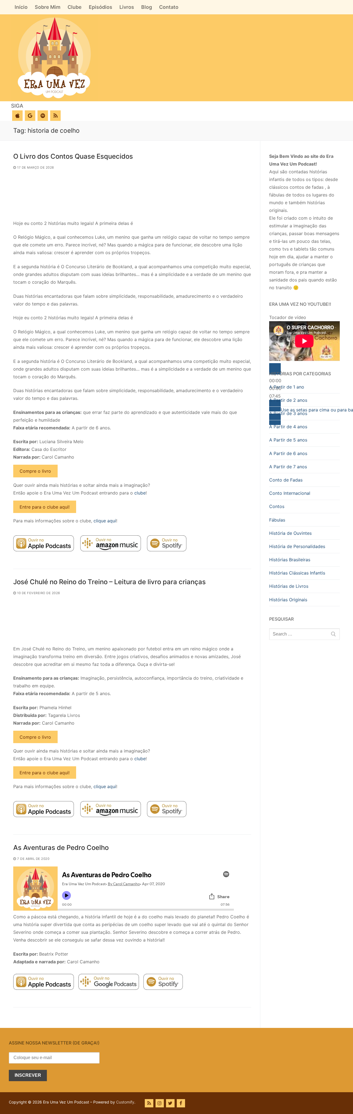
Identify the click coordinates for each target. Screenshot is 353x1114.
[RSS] (55, 115)
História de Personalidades (297, 546)
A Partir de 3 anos (288, 413)
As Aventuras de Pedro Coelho (61, 848)
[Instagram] (160, 1103)
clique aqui (104, 520)
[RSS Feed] (149, 1103)
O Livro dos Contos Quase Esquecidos (73, 156)
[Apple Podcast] (17, 115)
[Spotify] (43, 115)
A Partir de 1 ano (286, 387)
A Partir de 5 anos (288, 440)
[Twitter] (170, 1103)
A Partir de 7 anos (288, 466)
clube (140, 493)
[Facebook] (181, 1103)
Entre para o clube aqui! (44, 506)
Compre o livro (35, 471)
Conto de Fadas (286, 480)
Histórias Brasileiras (289, 559)
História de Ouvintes (290, 533)
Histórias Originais (288, 599)
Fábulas (277, 520)
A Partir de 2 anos (288, 400)
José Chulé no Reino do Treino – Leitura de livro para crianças (109, 582)
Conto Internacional (289, 493)
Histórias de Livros (288, 586)
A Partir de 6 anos (288, 453)
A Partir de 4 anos (288, 426)
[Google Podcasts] (30, 115)
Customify (125, 1102)
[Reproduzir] (275, 369)
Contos (276, 506)
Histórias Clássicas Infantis (297, 573)
